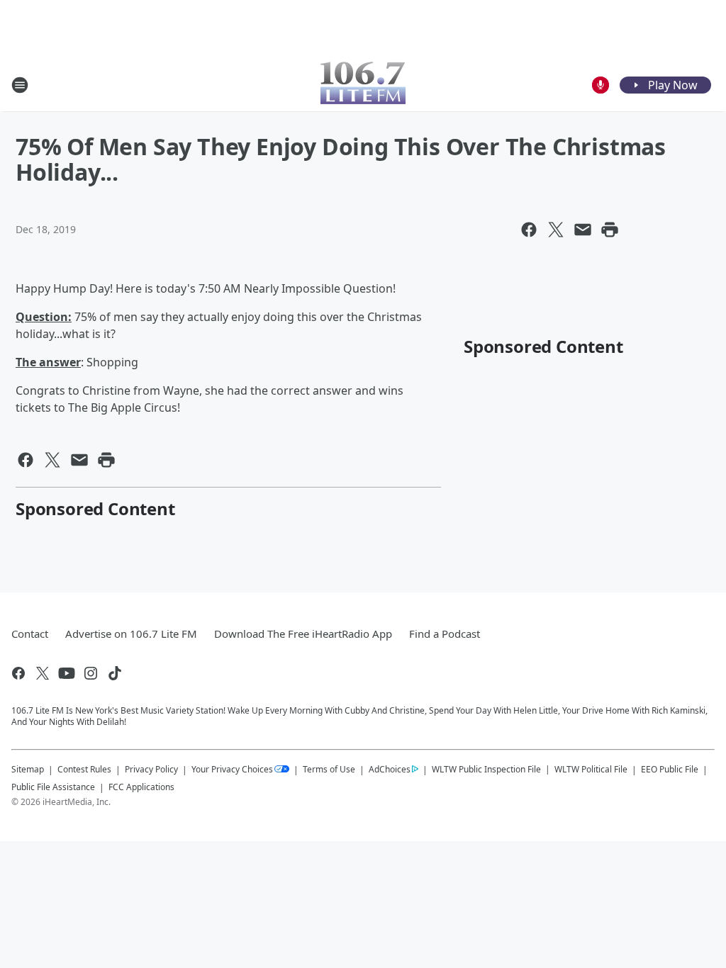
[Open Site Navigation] (19, 85)
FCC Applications (141, 786)
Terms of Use (329, 769)
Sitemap (27, 769)
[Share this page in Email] (583, 230)
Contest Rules (84, 769)
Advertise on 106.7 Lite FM (131, 633)
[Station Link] (363, 85)
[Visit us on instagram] (90, 673)
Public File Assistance (53, 787)
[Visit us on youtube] (66, 673)
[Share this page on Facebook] (529, 230)
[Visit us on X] (42, 673)
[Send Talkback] (600, 85)
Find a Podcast (444, 633)
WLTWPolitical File (590, 769)
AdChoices (390, 769)
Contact (29, 633)
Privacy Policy (151, 769)
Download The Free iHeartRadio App (303, 633)
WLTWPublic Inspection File (486, 769)
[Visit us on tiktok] (114, 673)
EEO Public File (669, 769)
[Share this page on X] (556, 230)
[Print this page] (610, 230)
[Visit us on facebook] (18, 673)
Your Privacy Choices (232, 769)
